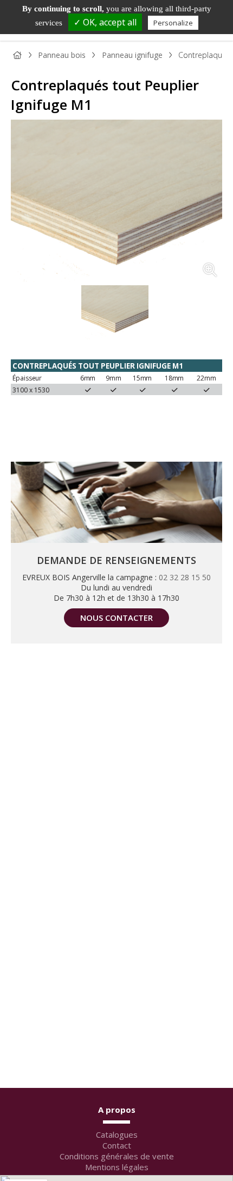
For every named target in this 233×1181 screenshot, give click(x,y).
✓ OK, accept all (105, 22)
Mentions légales (116, 1167)
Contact (116, 1145)
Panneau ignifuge (132, 55)
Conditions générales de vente (117, 1156)
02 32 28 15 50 (185, 577)
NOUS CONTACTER (116, 617)
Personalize (173, 23)
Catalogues (117, 1134)
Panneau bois (62, 55)
